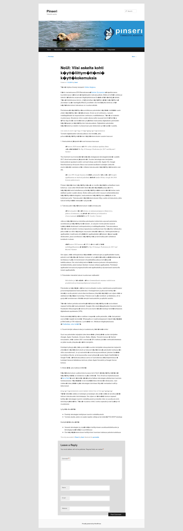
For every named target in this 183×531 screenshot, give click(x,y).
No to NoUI (66, 378)
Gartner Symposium (98, 92)
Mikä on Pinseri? (70, 50)
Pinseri (52, 11)
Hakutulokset (58, 50)
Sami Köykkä (100, 50)
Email (64, 498)
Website (64, 508)
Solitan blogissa (90, 87)
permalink (96, 437)
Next (134, 56)
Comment (65, 458)
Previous (50, 56)
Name (64, 487)
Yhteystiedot (111, 50)
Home (49, 50)
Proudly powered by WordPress (91, 524)
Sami (76, 82)
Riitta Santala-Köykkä (85, 50)
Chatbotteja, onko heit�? (71, 324)
